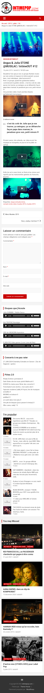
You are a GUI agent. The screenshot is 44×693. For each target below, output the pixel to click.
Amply (5, 379)
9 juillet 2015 (7, 669)
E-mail (6, 276)
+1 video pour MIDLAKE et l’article (25, 499)
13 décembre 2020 (9, 594)
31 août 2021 (7, 557)
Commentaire (8, 241)
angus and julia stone (18, 202)
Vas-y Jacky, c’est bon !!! (30, 221)
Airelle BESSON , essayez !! (22, 490)
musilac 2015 (31, 204)
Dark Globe (7, 381)
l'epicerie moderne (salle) (12, 390)
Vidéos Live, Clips (19, 546)
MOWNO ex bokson (10, 394)
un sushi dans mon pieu (11, 400)
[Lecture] (6, 316)
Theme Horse (25, 687)
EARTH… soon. (18, 462)
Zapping (30, 546)
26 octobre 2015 (8, 632)
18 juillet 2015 (7, 70)
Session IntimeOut (10, 59)
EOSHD (5, 384)
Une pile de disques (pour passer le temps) (18, 403)
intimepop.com (27, 684)
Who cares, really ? (9, 405)
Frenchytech (7, 387)
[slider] (37, 315)
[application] (22, 316)
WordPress (30, 689)
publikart (6, 397)
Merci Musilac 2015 (12, 214)
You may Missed (11, 521)
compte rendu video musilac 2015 (14, 204)
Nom (5, 267)
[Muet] (32, 316)
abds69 (16, 70)
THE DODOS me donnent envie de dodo (26, 507)
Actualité (7, 546)
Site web (6, 286)
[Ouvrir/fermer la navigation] (4, 18)
